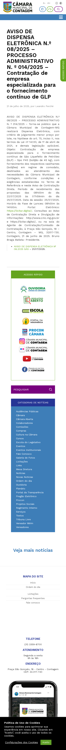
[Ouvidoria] (33, 289)
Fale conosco (33, 602)
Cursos (20, 438)
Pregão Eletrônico (26, 496)
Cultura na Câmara (26, 434)
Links (19, 465)
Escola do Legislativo (28, 442)
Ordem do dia (24, 480)
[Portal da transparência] (33, 321)
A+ (48, 3)
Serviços (21, 511)
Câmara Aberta (24, 419)
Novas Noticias (24, 477)
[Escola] (33, 311)
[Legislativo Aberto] (33, 300)
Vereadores (22, 527)
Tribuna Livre (23, 519)
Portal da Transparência (29, 492)
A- (44, 3)
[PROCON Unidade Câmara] (33, 332)
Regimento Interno (26, 507)
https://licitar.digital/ (19, 210)
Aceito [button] (45, 742)
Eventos (20, 446)
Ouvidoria (21, 484)
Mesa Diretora (24, 469)
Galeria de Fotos (25, 457)
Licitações (22, 461)
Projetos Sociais (25, 504)
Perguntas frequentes (33, 598)
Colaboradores (24, 423)
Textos (20, 515)
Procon (20, 500)
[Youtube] (33, 359)
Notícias (20, 473)
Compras (21, 430)
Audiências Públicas (27, 411)
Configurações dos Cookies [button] (21, 742)
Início (33, 582)
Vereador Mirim (24, 523)
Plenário (20, 488)
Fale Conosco (24, 453)
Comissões (22, 426)
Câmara (20, 415)
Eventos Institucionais (28, 450)
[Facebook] (33, 369)
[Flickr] (33, 349)
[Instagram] (33, 341)
